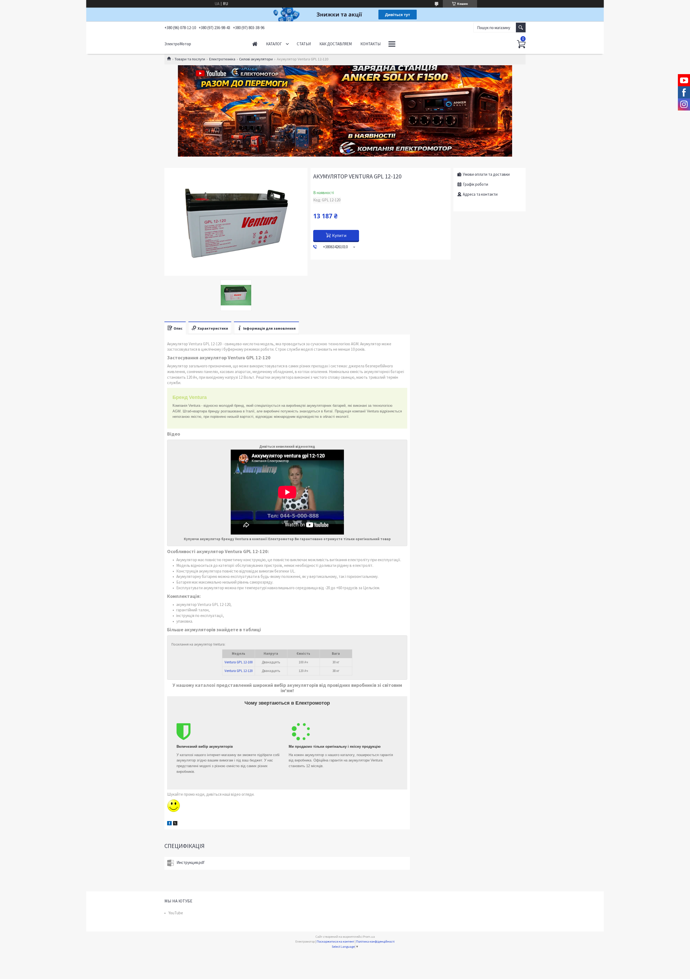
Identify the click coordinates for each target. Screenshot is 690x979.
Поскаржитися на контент (335, 941)
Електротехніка (222, 59)
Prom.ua (369, 937)
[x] (175, 823)
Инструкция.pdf (191, 862)
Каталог (274, 43)
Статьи (304, 43)
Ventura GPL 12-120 (239, 670)
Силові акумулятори (256, 59)
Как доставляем (335, 43)
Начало (254, 43)
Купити (339, 235)
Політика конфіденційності (375, 941)
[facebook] (169, 823)
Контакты (370, 43)
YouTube (175, 912)
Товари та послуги (190, 59)
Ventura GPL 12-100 (239, 662)
